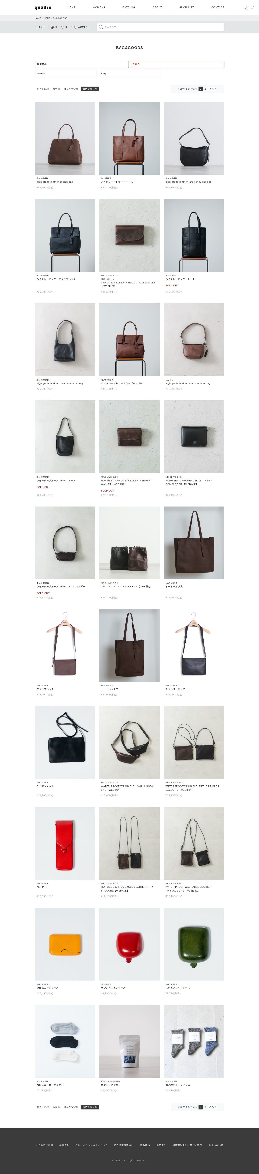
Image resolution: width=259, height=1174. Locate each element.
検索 (101, 27)
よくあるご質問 (44, 1145)
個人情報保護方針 (124, 1145)
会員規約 (161, 1145)
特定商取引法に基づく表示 (187, 1145)
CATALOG (128, 7)
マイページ (247, 7)
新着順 (56, 89)
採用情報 (64, 1145)
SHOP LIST (186, 7)
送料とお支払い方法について (91, 1145)
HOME (38, 18)
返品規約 (145, 1145)
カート (252, 7)
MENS (71, 7)
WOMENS (99, 7)
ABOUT (157, 7)
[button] (212, 89)
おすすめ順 (43, 89)
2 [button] (205, 89)
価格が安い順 (71, 89)
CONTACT (217, 7)
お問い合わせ (216, 1145)
